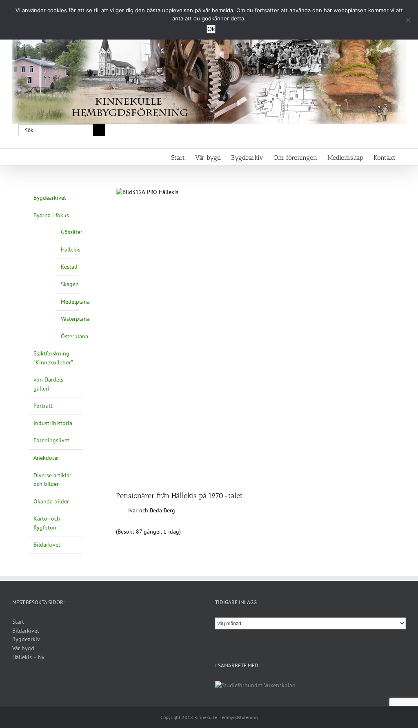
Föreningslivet (51, 440)
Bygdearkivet (49, 197)
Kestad (69, 266)
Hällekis (70, 249)
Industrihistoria (52, 423)
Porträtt (43, 405)
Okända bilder (51, 501)
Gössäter (71, 232)
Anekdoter (46, 457)
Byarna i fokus (51, 215)
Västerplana (75, 318)
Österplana (74, 336)
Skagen (70, 284)
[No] (408, 20)
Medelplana (75, 301)
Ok (211, 29)
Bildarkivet (46, 544)
